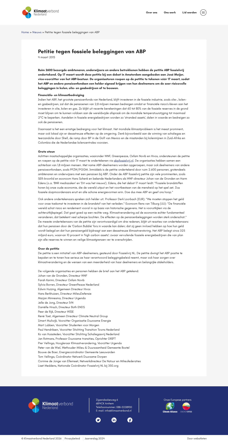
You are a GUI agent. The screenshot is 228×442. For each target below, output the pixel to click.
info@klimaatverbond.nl (118, 410)
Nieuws (36, 32)
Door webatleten (197, 438)
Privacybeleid (72, 438)
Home (25, 32)
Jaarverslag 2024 (95, 438)
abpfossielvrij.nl (123, 160)
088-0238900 (124, 407)
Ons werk (170, 12)
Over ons (151, 12)
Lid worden (189, 12)
